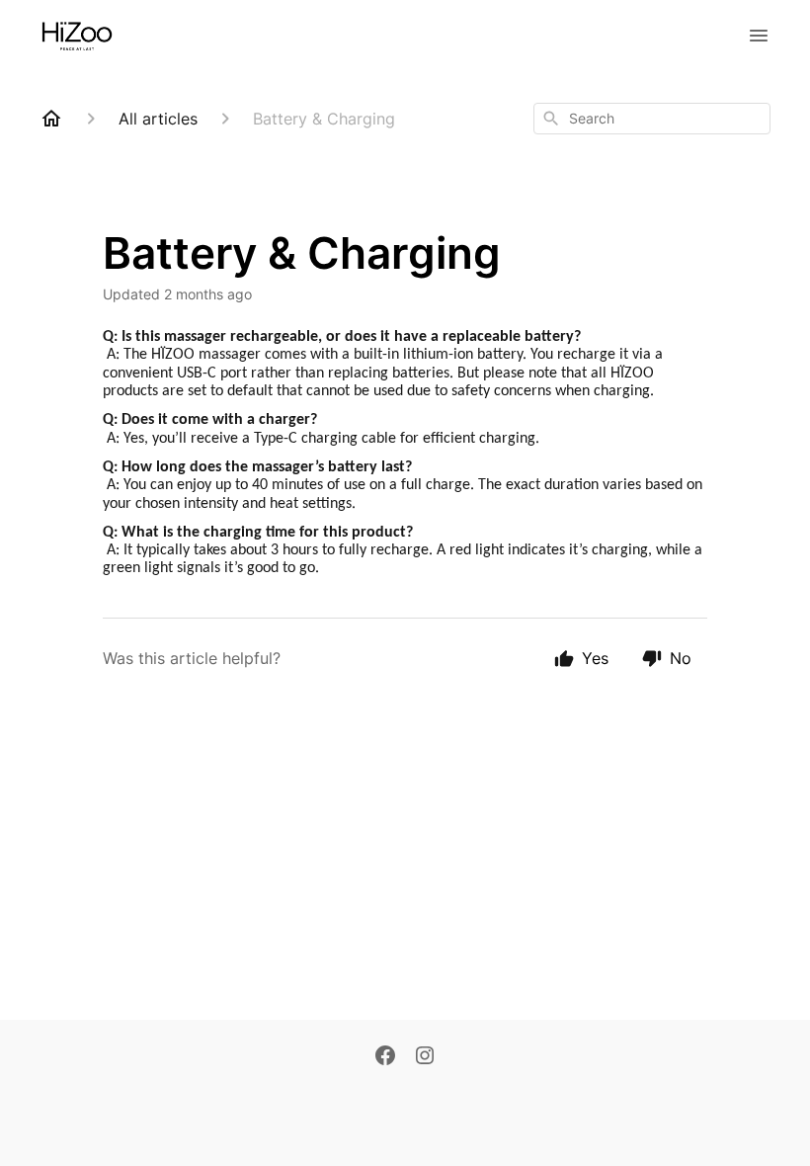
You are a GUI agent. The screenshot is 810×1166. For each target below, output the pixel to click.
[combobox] (651, 118)
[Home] (51, 118)
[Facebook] (385, 1057)
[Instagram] (425, 1057)
